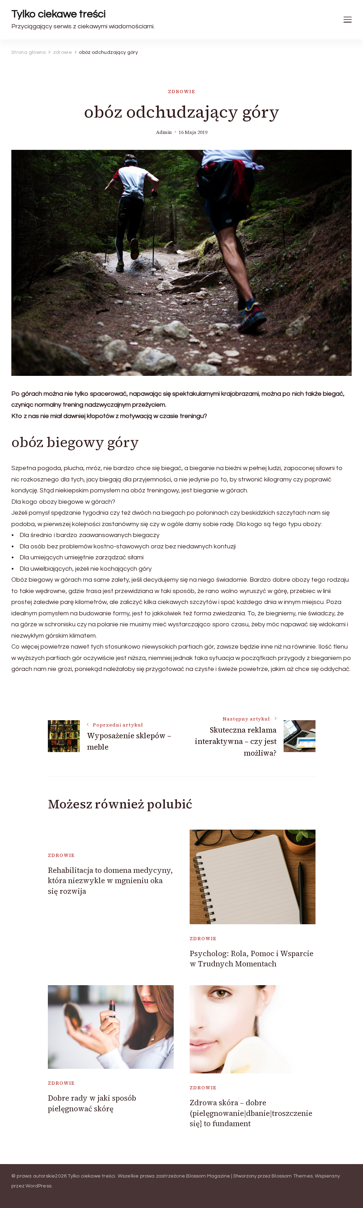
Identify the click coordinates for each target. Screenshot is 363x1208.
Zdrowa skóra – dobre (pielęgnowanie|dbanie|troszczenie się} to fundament (251, 1113)
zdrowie (181, 92)
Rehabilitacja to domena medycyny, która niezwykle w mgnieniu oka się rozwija (110, 880)
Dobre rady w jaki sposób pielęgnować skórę (92, 1103)
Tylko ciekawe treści (58, 14)
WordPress (38, 1186)
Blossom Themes (292, 1176)
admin (164, 132)
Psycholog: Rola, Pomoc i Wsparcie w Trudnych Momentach (251, 958)
